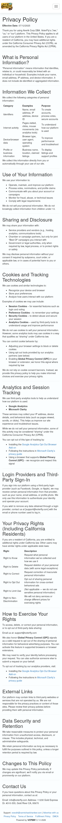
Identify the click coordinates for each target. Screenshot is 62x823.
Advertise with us (51, 812)
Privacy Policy (10, 816)
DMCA (55, 816)
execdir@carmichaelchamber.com (26, 812)
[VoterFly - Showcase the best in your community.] (32, 820)
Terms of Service (25, 816)
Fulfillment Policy (42, 816)
